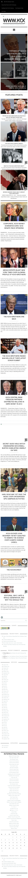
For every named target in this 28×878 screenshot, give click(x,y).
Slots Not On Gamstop (14, 767)
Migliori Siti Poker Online (14, 823)
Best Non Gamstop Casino (14, 792)
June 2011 (5, 724)
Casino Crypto (14, 820)
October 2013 (5, 679)
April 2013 (5, 687)
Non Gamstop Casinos (14, 759)
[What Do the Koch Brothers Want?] (14, 156)
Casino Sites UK (14, 777)
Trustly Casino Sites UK (14, 788)
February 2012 (6, 710)
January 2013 (5, 692)
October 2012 (5, 697)
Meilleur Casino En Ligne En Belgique (14, 802)
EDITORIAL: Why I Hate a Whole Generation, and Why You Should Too (14, 597)
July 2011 (5, 722)
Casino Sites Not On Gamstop (14, 787)
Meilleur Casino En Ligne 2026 (14, 816)
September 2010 (6, 738)
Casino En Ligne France (14, 769)
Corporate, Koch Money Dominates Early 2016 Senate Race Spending (14, 225)
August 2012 (5, 701)
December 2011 (6, 714)
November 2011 (6, 715)
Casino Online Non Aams (14, 764)
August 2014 (5, 674)
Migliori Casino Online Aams (14, 795)
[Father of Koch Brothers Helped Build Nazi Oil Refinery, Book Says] (14, 106)
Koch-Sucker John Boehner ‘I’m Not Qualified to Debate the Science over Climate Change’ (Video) (14, 537)
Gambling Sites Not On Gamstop (8, 8)
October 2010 (5, 737)
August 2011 (5, 720)
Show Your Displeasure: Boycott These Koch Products (17, 656)
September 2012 (6, 699)
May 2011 (5, 725)
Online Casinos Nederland (14, 782)
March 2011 (5, 729)
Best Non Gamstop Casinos (9, 1)
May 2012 (5, 706)
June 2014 (5, 676)
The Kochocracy (14, 570)
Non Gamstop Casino (19, 8)
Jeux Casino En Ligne (14, 798)
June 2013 (5, 684)
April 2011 (5, 727)
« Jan (2, 851)
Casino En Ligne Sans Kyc (14, 825)
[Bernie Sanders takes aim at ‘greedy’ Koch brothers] (14, 180)
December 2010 (6, 733)
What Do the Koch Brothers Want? (21, 73)
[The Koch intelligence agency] (14, 131)
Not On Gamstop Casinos (14, 772)
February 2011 (6, 730)
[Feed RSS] (2, 1)
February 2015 (6, 671)
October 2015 (5, 668)
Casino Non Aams (14, 813)
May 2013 (5, 686)
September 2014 (6, 673)
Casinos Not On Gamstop (14, 761)
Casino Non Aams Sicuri (14, 821)
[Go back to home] (14, 19)
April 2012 (5, 707)
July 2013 (5, 683)
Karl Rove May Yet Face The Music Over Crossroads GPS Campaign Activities (14, 496)
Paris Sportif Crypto (14, 765)
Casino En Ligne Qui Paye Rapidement (14, 818)
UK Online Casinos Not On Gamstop (14, 793)
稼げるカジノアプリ (14, 810)
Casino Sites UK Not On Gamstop (14, 785)
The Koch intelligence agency (7, 74)
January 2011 (5, 732)
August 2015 (5, 669)
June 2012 (5, 704)
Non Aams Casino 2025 (14, 757)
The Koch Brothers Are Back (14, 317)
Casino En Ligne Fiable (14, 826)
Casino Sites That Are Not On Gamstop (9, 4)
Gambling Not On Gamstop (14, 775)
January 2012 (5, 712)
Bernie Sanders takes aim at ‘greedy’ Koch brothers (16, 87)
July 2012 (5, 702)
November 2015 (6, 666)
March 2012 (5, 709)
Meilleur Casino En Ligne (14, 805)
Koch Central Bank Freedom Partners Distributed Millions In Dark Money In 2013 (14, 400)
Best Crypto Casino (14, 797)
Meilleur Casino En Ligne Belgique (14, 800)
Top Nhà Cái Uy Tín (14, 808)
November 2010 (6, 735)
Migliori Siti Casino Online (14, 756)
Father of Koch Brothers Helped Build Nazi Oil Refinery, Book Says (15, 55)
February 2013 (6, 691)
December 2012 (6, 694)
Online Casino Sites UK (14, 790)
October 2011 (5, 717)
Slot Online (4, 11)
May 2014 (5, 678)
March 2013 (5, 689)
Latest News (5, 747)
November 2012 (6, 696)
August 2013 (5, 681)
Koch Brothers (6, 745)
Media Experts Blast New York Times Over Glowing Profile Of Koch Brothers (14, 272)
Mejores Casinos (14, 828)
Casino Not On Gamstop (14, 779)
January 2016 (5, 664)
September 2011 (6, 719)
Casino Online (14, 811)
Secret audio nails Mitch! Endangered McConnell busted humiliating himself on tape (14, 446)
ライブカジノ (14, 807)
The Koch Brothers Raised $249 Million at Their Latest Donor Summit (14, 358)
